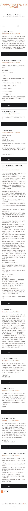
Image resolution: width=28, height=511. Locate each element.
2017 (7, 16)
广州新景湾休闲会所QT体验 (9, 112)
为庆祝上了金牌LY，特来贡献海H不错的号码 (13, 453)
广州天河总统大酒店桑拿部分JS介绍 (11, 60)
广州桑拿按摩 (17, 33)
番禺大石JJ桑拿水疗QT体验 (9, 358)
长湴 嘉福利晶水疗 (7, 130)
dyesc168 (11, 33)
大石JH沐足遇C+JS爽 (8, 388)
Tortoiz (24, 503)
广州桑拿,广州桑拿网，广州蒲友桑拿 (14, 5)
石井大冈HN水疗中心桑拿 (8, 418)
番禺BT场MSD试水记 (7, 309)
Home (4, 16)
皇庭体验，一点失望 (7, 31)
